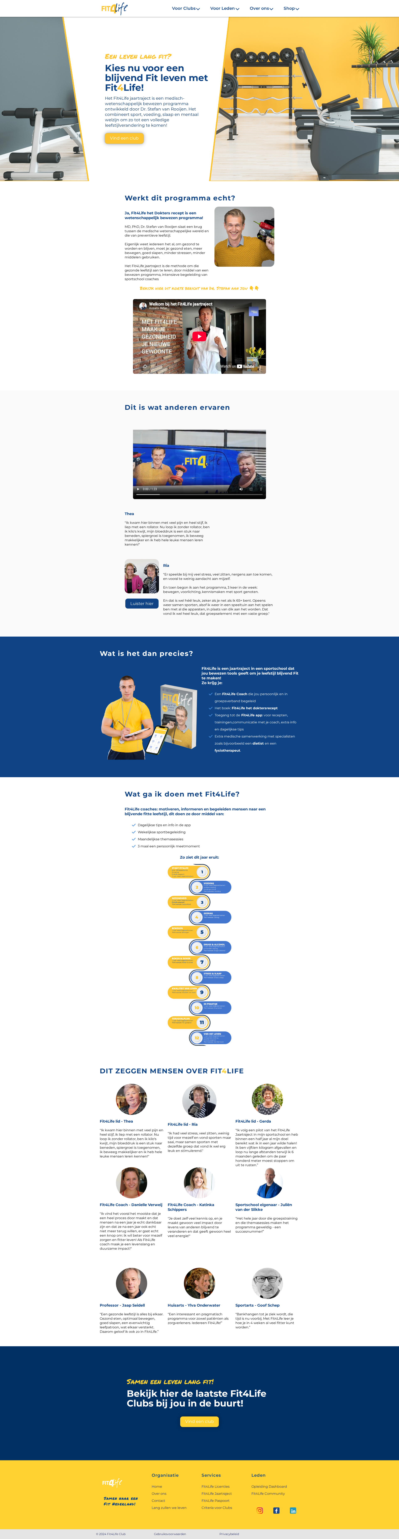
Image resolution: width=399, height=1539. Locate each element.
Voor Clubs (184, 9)
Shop (289, 9)
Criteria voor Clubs (217, 1508)
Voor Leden (222, 9)
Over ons (259, 9)
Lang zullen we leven (169, 1508)
